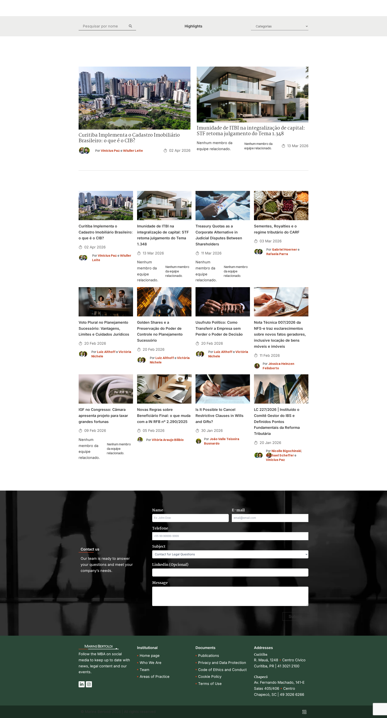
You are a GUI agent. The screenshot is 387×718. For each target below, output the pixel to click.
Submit (295, 616)
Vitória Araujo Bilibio (168, 440)
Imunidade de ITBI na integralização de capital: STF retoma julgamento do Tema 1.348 (251, 131)
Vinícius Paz (110, 151)
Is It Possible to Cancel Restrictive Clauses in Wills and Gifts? (219, 415)
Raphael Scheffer (280, 455)
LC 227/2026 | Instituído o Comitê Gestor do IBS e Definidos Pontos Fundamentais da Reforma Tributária (277, 421)
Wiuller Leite (133, 151)
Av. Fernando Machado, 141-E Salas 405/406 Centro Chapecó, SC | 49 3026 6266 (279, 688)
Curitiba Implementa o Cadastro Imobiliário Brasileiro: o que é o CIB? (129, 138)
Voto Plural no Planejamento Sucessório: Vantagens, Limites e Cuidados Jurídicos (104, 328)
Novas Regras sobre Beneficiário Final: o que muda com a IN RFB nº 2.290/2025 (163, 415)
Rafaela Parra (277, 254)
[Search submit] (132, 26)
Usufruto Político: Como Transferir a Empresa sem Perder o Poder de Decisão (219, 328)
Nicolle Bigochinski (286, 451)
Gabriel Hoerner (284, 249)
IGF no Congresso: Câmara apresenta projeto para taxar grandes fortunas (103, 415)
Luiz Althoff (106, 352)
